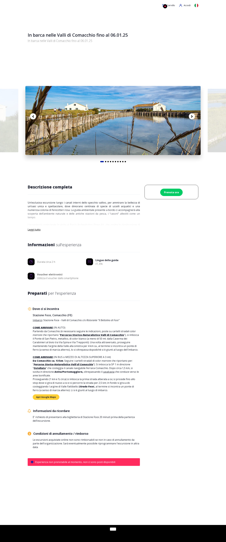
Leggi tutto (34, 229)
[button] (184, 5)
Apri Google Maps (46, 397)
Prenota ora (171, 192)
